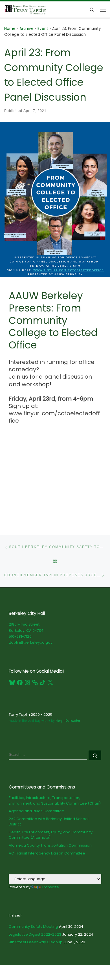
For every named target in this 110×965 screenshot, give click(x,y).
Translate (50, 887)
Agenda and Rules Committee (36, 811)
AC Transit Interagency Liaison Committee (47, 853)
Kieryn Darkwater (67, 721)
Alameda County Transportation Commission (50, 845)
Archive (26, 28)
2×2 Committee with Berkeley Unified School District (49, 821)
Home (10, 28)
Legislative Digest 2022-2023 (35, 934)
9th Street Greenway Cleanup (36, 942)
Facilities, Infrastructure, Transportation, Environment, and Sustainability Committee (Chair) (55, 800)
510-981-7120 (20, 636)
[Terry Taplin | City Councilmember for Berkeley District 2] (25, 9)
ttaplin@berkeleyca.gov (30, 642)
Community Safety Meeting (33, 926)
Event (43, 28)
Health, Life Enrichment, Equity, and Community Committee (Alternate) (51, 835)
